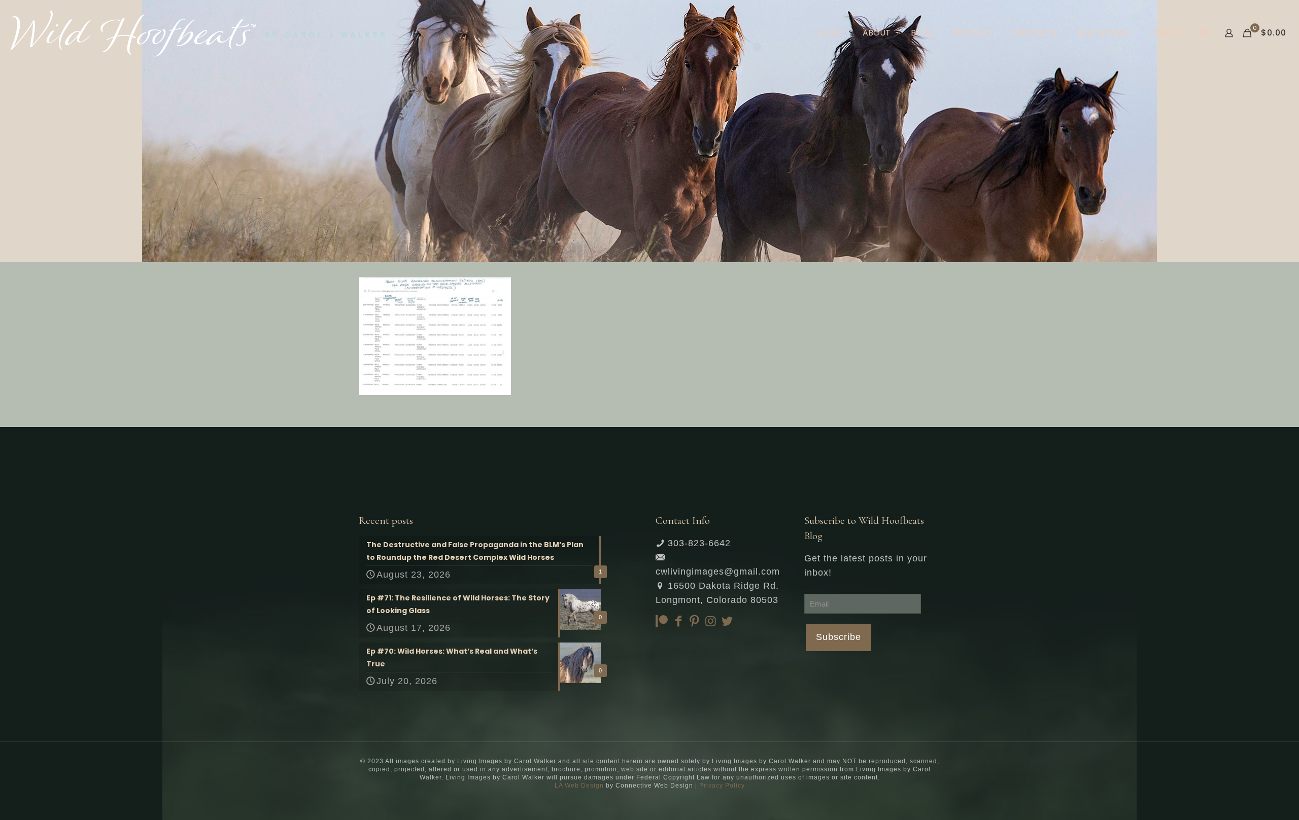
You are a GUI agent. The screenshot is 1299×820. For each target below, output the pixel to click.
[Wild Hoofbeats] (197, 33)
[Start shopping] (1205, 33)
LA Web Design (579, 785)
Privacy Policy (722, 785)
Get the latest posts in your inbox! (865, 565)
